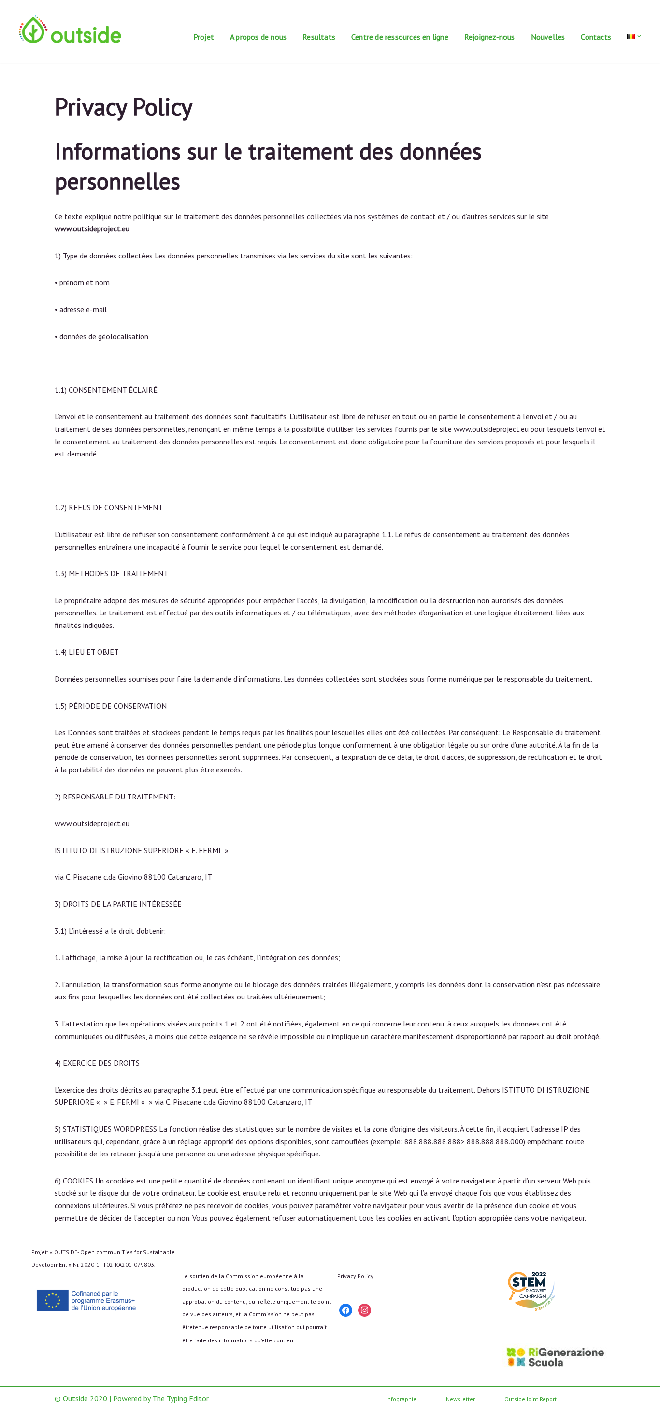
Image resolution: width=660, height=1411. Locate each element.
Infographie (401, 1399)
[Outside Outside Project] (70, 29)
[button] (639, 36)
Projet (203, 37)
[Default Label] (345, 1309)
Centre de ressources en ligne (399, 37)
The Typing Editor (180, 1398)
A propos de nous (258, 37)
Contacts (596, 37)
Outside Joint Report (530, 1399)
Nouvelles (548, 37)
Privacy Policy (355, 1276)
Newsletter (460, 1399)
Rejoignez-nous (489, 37)
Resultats (318, 37)
